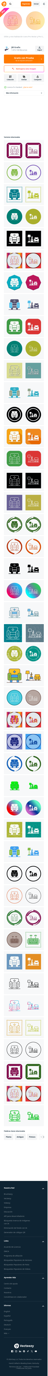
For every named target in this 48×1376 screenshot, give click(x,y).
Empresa (7, 1206)
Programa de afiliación (13, 1255)
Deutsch (7, 1326)
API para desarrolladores (14, 1215)
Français (7, 1331)
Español (7, 1318)
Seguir (39, 50)
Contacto (7, 1290)
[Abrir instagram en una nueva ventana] (15, 1353)
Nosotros (7, 1294)
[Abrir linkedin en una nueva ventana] (19, 1353)
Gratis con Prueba (24, 59)
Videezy (7, 1202)
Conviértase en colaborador (15, 1299)
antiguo (20, 1136)
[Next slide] (38, 1136)
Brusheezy (8, 1193)
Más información (12, 92)
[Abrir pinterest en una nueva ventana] (23, 1353)
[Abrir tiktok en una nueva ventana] (27, 1353)
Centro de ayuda (11, 1285)
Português (8, 1322)
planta (8, 1136)
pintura (32, 1136)
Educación (8, 1211)
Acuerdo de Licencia (12, 1246)
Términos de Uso (14, 1369)
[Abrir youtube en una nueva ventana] (35, 1353)
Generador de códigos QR (14, 1231)
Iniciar (36, 4)
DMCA (6, 1250)
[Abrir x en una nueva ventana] (31, 1353)
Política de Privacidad (30, 1369)
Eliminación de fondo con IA (15, 1227)
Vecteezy (7, 1197)
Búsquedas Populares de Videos (17, 1271)
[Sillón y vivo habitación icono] (23, 149)
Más (5, 1335)
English (7, 1313)
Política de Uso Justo (23, 1370)
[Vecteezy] (3, 3)
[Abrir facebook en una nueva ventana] (11, 1353)
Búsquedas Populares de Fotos (16, 1266)
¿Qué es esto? (27, 87)
